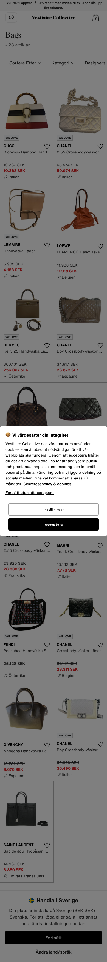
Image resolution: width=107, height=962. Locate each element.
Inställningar (54, 509)
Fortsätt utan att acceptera (29, 492)
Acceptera (54, 524)
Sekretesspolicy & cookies (47, 484)
